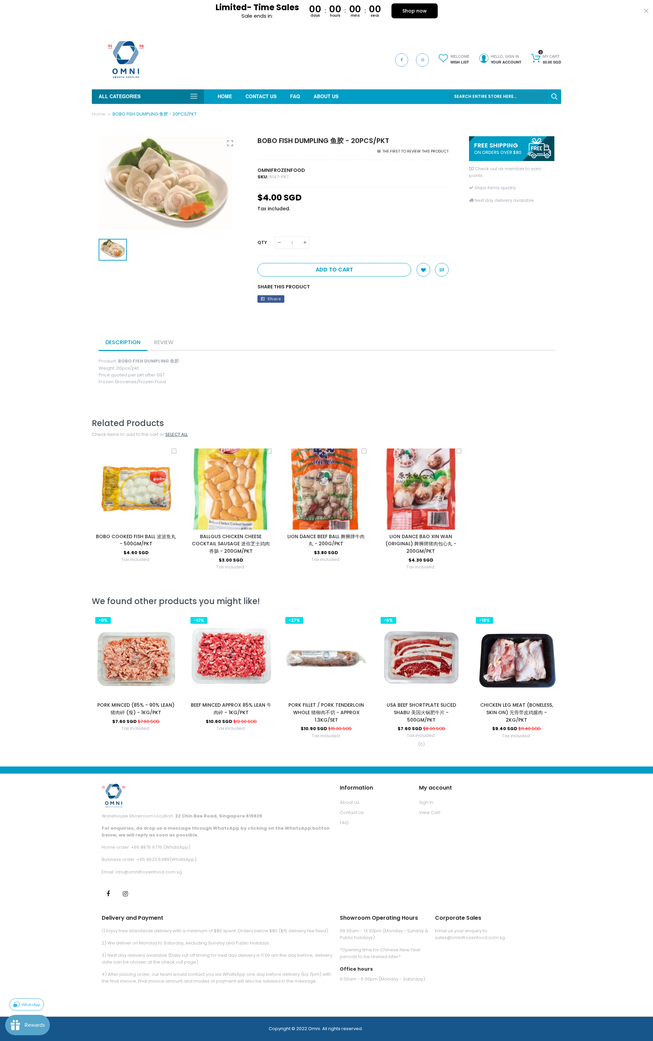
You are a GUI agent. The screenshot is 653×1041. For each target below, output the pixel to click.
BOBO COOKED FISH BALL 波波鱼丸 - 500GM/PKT (136, 540)
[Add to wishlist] (423, 270)
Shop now (414, 10)
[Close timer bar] (646, 11)
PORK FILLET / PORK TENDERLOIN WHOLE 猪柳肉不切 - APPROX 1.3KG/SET (326, 712)
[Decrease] (279, 243)
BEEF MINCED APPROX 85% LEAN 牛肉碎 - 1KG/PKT (231, 709)
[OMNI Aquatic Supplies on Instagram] (422, 60)
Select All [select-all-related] (176, 434)
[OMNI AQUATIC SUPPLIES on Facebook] (108, 893)
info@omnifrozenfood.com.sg (149, 872)
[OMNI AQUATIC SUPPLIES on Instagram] (125, 893)
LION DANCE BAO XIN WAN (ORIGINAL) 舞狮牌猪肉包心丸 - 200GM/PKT (420, 543)
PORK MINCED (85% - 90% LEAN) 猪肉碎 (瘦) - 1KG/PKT (135, 709)
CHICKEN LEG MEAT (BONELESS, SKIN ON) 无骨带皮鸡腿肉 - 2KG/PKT (516, 712)
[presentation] (105, 683)
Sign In (426, 802)
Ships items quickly (495, 187)
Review (163, 342)
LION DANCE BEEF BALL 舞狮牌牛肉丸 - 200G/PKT (326, 540)
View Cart (429, 812)
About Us (349, 802)
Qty (262, 242)
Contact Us (352, 812)
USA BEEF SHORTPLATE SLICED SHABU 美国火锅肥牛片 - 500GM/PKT (421, 712)
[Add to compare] (442, 270)
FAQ (344, 822)
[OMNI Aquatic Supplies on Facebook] (401, 60)
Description (122, 342)
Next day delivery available (504, 200)
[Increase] (305, 243)
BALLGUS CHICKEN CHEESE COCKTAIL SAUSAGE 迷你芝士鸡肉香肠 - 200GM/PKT (231, 543)
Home (98, 114)
